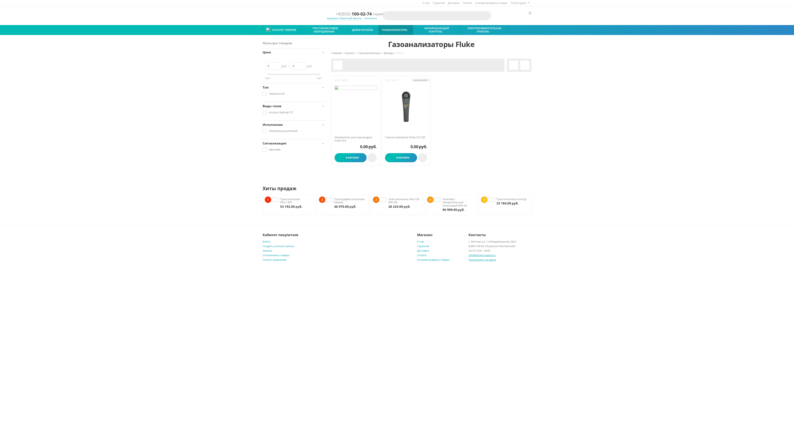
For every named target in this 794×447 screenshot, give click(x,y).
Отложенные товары (276, 255)
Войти (266, 241)
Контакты (371, 18)
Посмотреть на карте (482, 260)
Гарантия (439, 3)
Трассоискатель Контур (511, 199)
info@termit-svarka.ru (482, 255)
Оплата (467, 3)
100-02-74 (354, 14)
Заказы (267, 250)
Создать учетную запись (278, 246)
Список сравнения (274, 260)
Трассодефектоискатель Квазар (349, 200)
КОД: (337, 80)
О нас (426, 3)
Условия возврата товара (491, 3)
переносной (420, 80)
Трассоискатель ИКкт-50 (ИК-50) (403, 200)
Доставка (454, 3)
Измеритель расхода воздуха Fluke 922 (353, 139)
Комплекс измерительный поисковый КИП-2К (454, 202)
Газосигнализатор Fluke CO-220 (405, 137)
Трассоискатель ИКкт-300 (290, 200)
